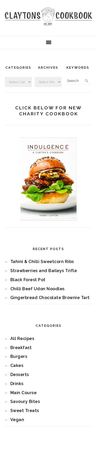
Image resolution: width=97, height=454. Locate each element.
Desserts (19, 374)
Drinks (17, 383)
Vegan (17, 419)
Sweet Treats (24, 410)
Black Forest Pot (28, 279)
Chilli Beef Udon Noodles (37, 288)
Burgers (18, 356)
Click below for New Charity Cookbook (48, 110)
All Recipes (22, 338)
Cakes (17, 365)
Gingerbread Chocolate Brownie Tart (50, 297)
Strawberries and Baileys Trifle (43, 270)
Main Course (23, 392)
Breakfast (21, 347)
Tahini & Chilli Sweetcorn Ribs (42, 261)
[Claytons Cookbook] (48, 27)
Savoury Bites (25, 401)
